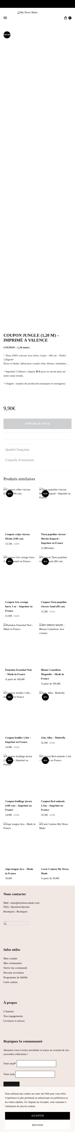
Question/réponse (20, 906)
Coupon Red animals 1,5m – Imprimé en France (53, 805)
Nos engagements (13, 1016)
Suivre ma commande (15, 967)
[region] (37, 1109)
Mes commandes (12, 963)
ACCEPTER (37, 1115)
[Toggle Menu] (5, 18)
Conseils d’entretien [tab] (19, 460)
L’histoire (8, 1011)
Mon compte (10, 958)
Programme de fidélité (15, 977)
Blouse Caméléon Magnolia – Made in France (52, 674)
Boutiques (22, 911)
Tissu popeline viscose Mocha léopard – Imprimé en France (53, 538)
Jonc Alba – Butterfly (53, 737)
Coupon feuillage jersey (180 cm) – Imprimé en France (18, 805)
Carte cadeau (10, 982)
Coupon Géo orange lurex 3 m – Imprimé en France (18, 606)
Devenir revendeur (13, 972)
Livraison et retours (14, 1020)
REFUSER (37, 1125)
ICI (38, 371)
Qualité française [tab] (17, 449)
